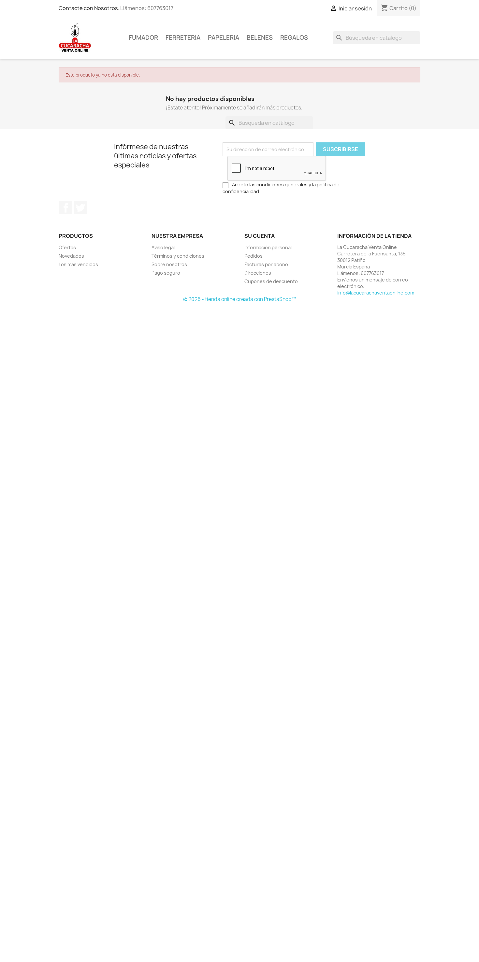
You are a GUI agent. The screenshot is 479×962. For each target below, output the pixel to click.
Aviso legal (163, 247)
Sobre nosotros (169, 264)
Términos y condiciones (178, 256)
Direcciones (257, 273)
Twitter (80, 207)
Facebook (65, 207)
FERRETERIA (183, 38)
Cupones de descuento (271, 281)
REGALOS (294, 38)
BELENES (260, 38)
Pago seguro (166, 273)
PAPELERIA (223, 38)
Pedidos (253, 256)
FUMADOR (143, 38)
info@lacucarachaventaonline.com (375, 293)
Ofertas (67, 247)
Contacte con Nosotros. (89, 8)
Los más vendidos (78, 264)
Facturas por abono (266, 264)
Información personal (268, 247)
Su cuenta (259, 235)
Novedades (71, 256)
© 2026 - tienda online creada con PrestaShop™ (239, 299)
